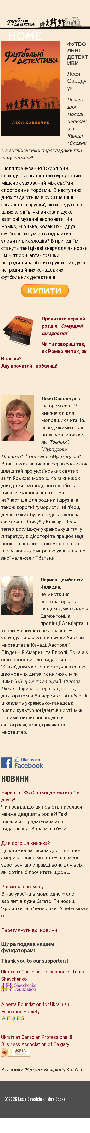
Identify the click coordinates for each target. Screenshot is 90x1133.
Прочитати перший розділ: (63, 326)
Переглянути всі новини (29, 930)
